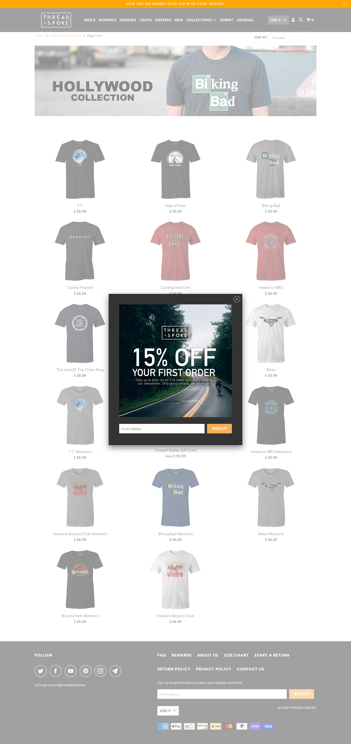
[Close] (237, 298)
